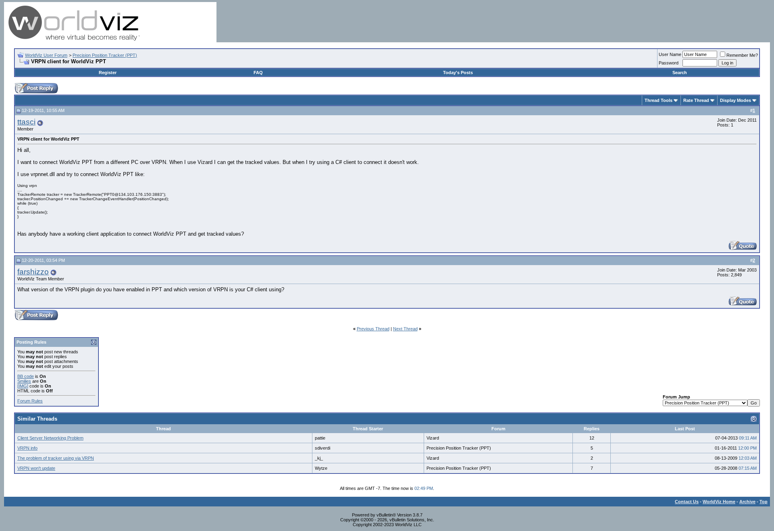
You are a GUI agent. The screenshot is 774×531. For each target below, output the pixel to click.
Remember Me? (742, 55)
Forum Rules (30, 400)
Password (668, 62)
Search (679, 72)
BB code (25, 376)
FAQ (258, 72)
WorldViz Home (719, 501)
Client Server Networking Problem (50, 438)
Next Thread (405, 328)
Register (108, 72)
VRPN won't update (36, 468)
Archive (747, 501)
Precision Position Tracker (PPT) (105, 55)
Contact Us (687, 501)
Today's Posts (458, 72)
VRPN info (27, 448)
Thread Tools (658, 100)
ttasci (26, 122)
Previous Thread (373, 328)
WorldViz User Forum (46, 55)
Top (763, 501)
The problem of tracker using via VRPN (55, 458)
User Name (670, 54)
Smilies (24, 381)
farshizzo (33, 272)
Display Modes (735, 100)
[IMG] (22, 386)
